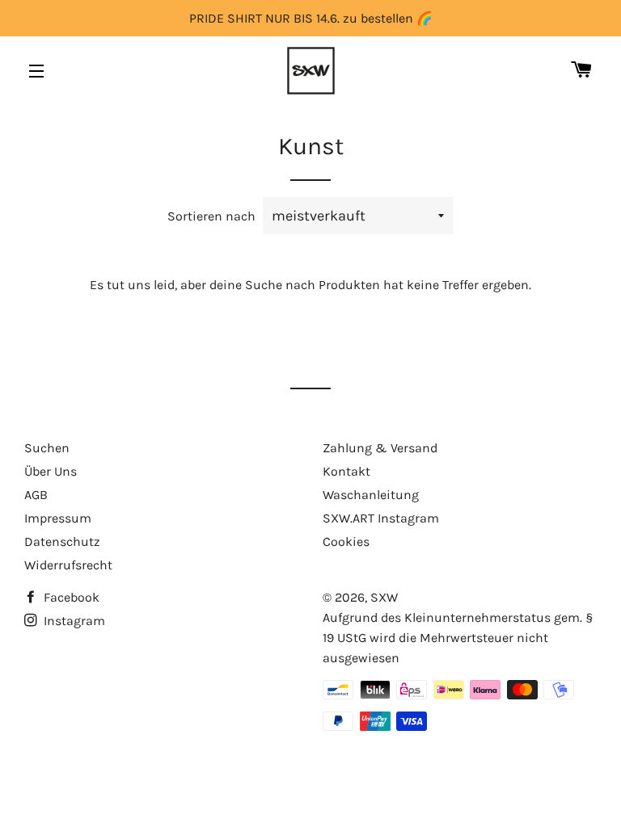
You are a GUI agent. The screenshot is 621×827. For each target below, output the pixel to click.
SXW (384, 597)
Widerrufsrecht (68, 565)
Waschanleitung (371, 494)
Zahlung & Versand (380, 447)
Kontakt (346, 471)
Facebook (69, 597)
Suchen (47, 447)
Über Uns (50, 471)
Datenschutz (62, 541)
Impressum (57, 518)
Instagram (72, 620)
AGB (36, 494)
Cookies (346, 541)
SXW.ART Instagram (381, 518)
